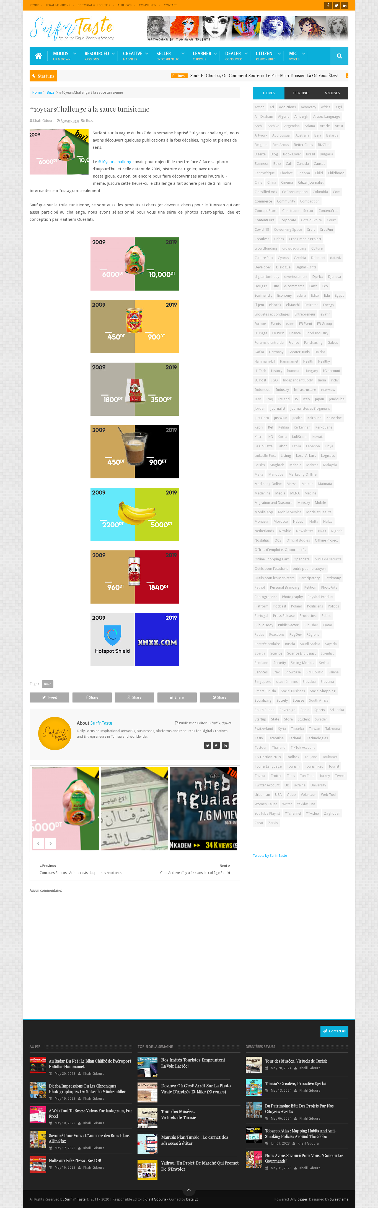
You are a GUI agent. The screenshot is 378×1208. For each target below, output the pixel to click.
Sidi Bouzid (314, 672)
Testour (261, 747)
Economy (284, 295)
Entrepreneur (305, 314)
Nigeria (337, 531)
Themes (268, 93)
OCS (278, 540)
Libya (329, 446)
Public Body (264, 625)
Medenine (262, 493)
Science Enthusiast (301, 653)
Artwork (261, 135)
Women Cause (266, 804)
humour (293, 371)
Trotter (276, 776)
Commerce (263, 201)
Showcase (293, 672)
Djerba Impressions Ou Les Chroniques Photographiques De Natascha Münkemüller (87, 1088)
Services (261, 672)
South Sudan (265, 710)
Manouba (276, 474)
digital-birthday (267, 277)
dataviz (335, 258)
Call (289, 163)
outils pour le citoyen (309, 568)
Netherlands (264, 531)
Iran (258, 399)
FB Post (278, 333)
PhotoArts (329, 587)
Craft (311, 229)
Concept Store (266, 211)
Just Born (262, 418)
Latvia (296, 446)
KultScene (299, 437)
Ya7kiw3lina (306, 804)
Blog (274, 154)
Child (319, 173)
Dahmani (318, 258)
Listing (286, 455)
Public (326, 616)
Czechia (300, 258)
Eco (325, 286)
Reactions (276, 634)
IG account (331, 371)
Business (149, 76)
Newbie (285, 531)
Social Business (293, 691)
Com (336, 192)
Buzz (50, 92)
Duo (276, 286)
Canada (303, 163)
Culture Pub (264, 258)
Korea (282, 437)
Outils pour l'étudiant (271, 568)
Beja (317, 135)
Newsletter (304, 531)
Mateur (307, 484)
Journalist (277, 408)
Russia (290, 644)
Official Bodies (298, 540)
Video (291, 794)
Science (276, 653)
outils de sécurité (328, 559)
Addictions (287, 107)
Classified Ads (266, 192)
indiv (334, 380)
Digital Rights (306, 267)
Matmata (325, 484)
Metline (310, 493)
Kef (270, 427)
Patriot (260, 587)
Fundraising (313, 342)
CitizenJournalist (310, 182)
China (271, 182)
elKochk (275, 305)
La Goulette (264, 446)
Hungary (311, 371)
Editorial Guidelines (94, 5)
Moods (62, 56)
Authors (124, 5)
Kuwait (317, 437)
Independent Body (298, 380)
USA (278, 794)
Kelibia (283, 427)
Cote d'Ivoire (311, 220)
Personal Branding (284, 587)
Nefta (313, 521)
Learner (202, 56)
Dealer (233, 56)
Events (276, 324)
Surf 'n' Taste (75, 1199)
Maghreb (277, 465)
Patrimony (333, 578)
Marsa (292, 484)
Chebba (303, 173)
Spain (305, 710)
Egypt (339, 295)
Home (37, 92)
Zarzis (273, 823)
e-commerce (294, 286)
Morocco (281, 521)
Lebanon (313, 446)
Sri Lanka (337, 710)
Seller (168, 56)
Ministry (303, 503)
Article (325, 126)
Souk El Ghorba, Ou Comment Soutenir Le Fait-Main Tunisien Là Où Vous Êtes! (233, 75)
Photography (292, 597)
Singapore (263, 681)
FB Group (324, 324)
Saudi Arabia (310, 644)
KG (270, 437)
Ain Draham (264, 116)
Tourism (293, 766)
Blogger (300, 1199)
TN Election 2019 (268, 757)
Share (93, 697)
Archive (273, 126)
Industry (282, 390)
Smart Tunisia (265, 691)
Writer (287, 804)
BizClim (324, 145)
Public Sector (288, 625)
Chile (258, 182)
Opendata (302, 559)
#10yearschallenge (116, 161)
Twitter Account (267, 785)
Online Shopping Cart (272, 559)
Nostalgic (262, 540)
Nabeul (298, 521)
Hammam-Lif (265, 361)
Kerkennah (302, 427)
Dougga (261, 286)
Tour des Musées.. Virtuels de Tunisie (178, 1114)
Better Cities (303, 145)
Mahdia (295, 465)
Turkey (324, 776)
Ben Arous (281, 145)
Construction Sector (298, 211)
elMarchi (293, 305)
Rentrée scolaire (267, 644)
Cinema (287, 182)
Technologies (317, 738)
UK (286, 785)
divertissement (295, 277)
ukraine (299, 785)
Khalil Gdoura (156, 1199)
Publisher (311, 625)
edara (301, 295)
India (322, 380)
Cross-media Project (305, 239)
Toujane (310, 757)
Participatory (309, 578)
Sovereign (287, 710)
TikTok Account (303, 747)
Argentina (292, 126)
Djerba (317, 277)
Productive (308, 616)
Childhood (336, 173)
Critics (279, 239)
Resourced (97, 56)
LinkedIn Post (265, 455)
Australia (302, 135)
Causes (319, 163)
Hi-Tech (260, 371)
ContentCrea (328, 211)
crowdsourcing (294, 248)
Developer (263, 267)
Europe (260, 324)
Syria (282, 729)
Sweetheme (339, 1199)
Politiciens (315, 606)
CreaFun (326, 229)
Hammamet (289, 361)
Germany (276, 352)
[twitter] (336, 5)
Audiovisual (281, 135)
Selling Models (302, 663)
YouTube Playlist (267, 813)
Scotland (261, 663)
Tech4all (295, 738)
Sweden (321, 719)
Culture (317, 248)
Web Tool (328, 794)
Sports (319, 710)
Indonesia (263, 390)
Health (308, 361)
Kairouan (314, 418)
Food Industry (317, 333)
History (276, 371)
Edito (315, 295)
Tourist (333, 766)
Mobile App (264, 512)
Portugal (261, 616)
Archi (259, 126)
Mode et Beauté (319, 512)
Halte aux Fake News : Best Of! (75, 1160)
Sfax (276, 672)
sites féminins (287, 681)
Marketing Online (268, 484)
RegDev (295, 634)
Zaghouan (332, 813)
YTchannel (293, 813)
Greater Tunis (299, 352)
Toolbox (292, 757)
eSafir (325, 314)
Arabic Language (326, 116)
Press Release (284, 616)
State (275, 719)
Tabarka (297, 729)
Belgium (261, 145)
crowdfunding (266, 248)
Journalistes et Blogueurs (310, 408)
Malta (259, 474)
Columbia (320, 192)
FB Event (305, 324)
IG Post (260, 380)
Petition (310, 587)
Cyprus (283, 258)
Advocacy (308, 107)
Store (288, 719)
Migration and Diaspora (273, 503)
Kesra (259, 437)
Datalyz (192, 1199)
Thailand (279, 747)
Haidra (320, 352)
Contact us (337, 1031)
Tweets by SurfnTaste (270, 855)
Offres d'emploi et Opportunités (280, 550)
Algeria (283, 116)
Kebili (259, 427)
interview (328, 390)
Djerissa (334, 277)
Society (282, 700)
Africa (325, 107)
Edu (327, 295)
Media (280, 493)
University (318, 785)
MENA (295, 493)
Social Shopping (323, 691)
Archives (332, 93)
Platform (261, 606)
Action (322, 76)
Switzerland (264, 729)
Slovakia (309, 681)
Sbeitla (260, 653)
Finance (295, 333)
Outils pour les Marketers (274, 578)
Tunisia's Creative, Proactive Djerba (295, 1083)
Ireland (284, 399)
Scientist (327, 653)
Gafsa (259, 352)
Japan (319, 399)
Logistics (328, 455)
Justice (297, 418)
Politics (333, 606)
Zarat (259, 823)
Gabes (333, 342)
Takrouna (332, 729)
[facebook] (328, 5)
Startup (260, 719)
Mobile (320, 503)
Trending (300, 93)
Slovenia (327, 681)
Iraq (269, 399)
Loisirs (260, 465)
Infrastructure (305, 390)
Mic (294, 56)
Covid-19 (262, 229)
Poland (296, 606)
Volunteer (308, 794)
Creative (133, 56)
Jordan (260, 408)
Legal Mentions (58, 5)
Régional (313, 634)
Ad (272, 107)
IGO (274, 380)
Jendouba (337, 399)
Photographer (266, 597)
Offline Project (326, 540)
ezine (290, 324)
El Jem (259, 305)
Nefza (328, 521)
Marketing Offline (303, 474)
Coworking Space (288, 229)
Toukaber (329, 757)
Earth (313, 286)
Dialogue (283, 267)
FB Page (261, 333)
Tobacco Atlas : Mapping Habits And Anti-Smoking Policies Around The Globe (300, 1133)
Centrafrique (265, 173)
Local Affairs (306, 455)
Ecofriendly (263, 295)
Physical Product (320, 597)
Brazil (310, 154)
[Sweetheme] (207, 745)
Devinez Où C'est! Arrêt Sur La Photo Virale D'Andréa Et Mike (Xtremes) (196, 1088)
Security (279, 663)
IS (296, 399)
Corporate (287, 220)
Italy (306, 399)
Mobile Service (289, 512)
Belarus (332, 135)
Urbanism (262, 794)
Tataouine (276, 738)
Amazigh (301, 116)
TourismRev (314, 766)
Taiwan (314, 729)
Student (304, 719)
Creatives (262, 239)
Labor (282, 446)
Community (147, 5)
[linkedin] (344, 5)
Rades (259, 634)
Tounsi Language (268, 766)
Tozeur (260, 776)
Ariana (310, 126)
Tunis (291, 776)
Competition (310, 201)
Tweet (52, 697)
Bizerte (260, 154)
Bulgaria (326, 154)
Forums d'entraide (269, 342)
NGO (322, 531)
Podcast (279, 606)
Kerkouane (323, 427)
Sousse (298, 700)
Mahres (312, 465)
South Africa (318, 700)
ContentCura (265, 220)
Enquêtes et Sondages (272, 314)
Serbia (324, 663)
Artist (339, 126)
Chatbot (286, 173)
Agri (338, 107)
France (294, 342)
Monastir (262, 521)
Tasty (259, 738)
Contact (170, 5)
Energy (328, 305)
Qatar (327, 625)
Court (331, 220)
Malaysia (330, 465)
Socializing (263, 700)
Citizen (265, 56)
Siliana (333, 672)
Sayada (331, 644)
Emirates (311, 305)
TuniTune (307, 776)
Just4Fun (280, 418)
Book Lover (292, 154)
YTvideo (312, 813)
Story (34, 5)
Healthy (324, 361)
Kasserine (334, 418)
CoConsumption (295, 192)
